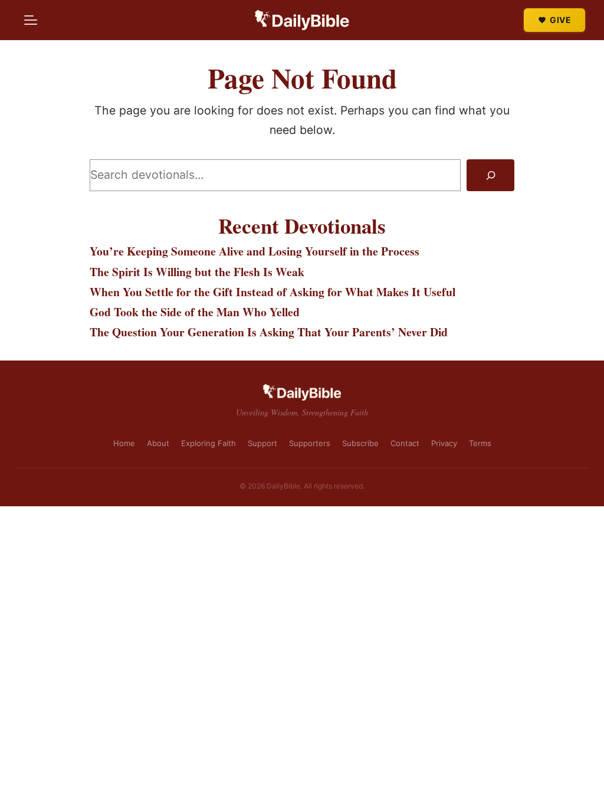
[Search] (490, 175)
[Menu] (30, 20)
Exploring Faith (208, 443)
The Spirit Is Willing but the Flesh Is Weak (197, 272)
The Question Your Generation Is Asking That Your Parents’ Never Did (269, 332)
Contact (404, 443)
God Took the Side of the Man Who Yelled (195, 312)
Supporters (309, 443)
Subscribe (360, 443)
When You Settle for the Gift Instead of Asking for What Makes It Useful (272, 292)
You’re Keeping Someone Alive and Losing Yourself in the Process (254, 251)
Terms (480, 443)
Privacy (444, 443)
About (158, 443)
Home (124, 443)
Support (262, 443)
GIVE (560, 20)
